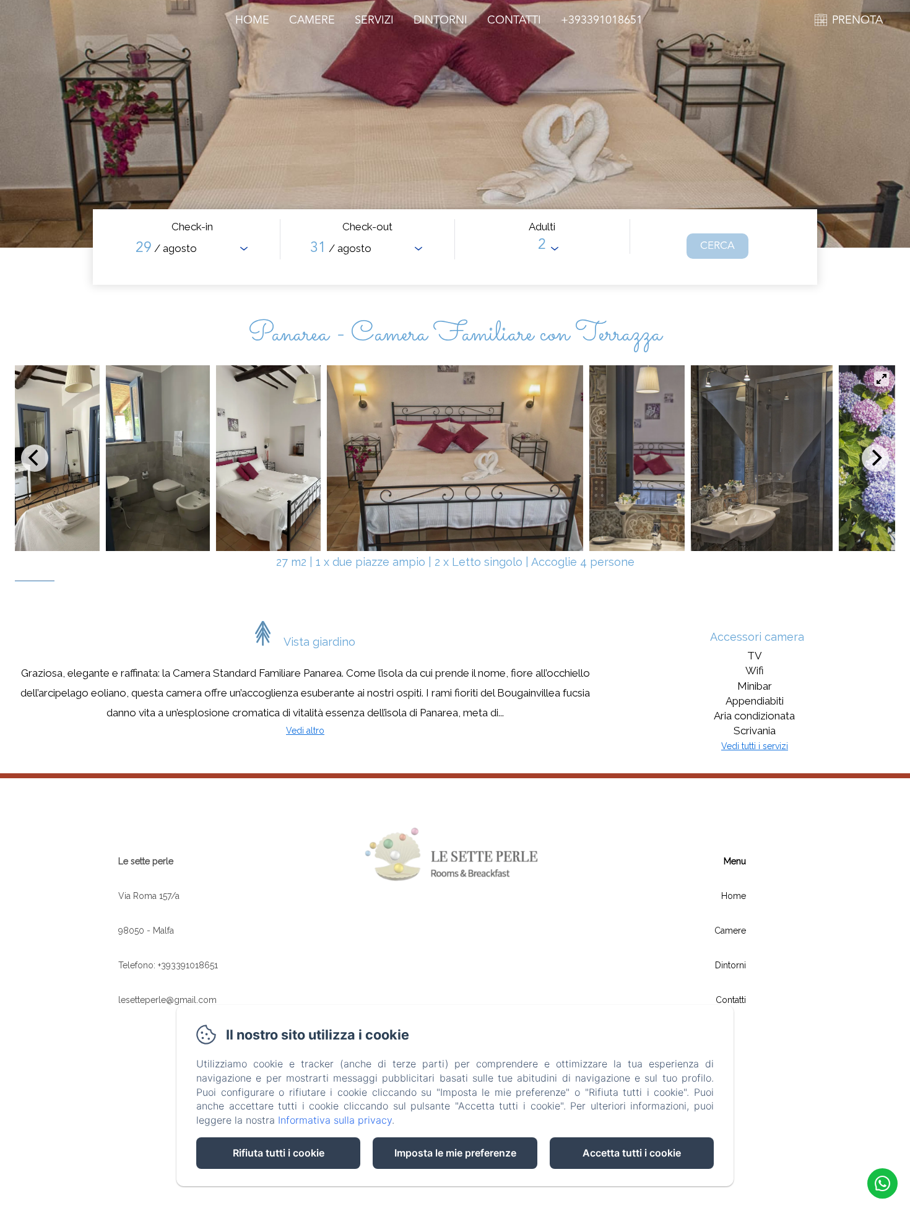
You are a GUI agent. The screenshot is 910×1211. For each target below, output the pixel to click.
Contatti (514, 20)
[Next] (875, 458)
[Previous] (34, 458)
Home (252, 20)
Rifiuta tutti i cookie (278, 1153)
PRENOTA (857, 20)
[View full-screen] (881, 378)
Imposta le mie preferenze (455, 1153)
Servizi (374, 20)
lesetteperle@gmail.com (167, 1000)
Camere (312, 20)
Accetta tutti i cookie (632, 1153)
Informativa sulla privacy (335, 1120)
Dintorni (440, 20)
